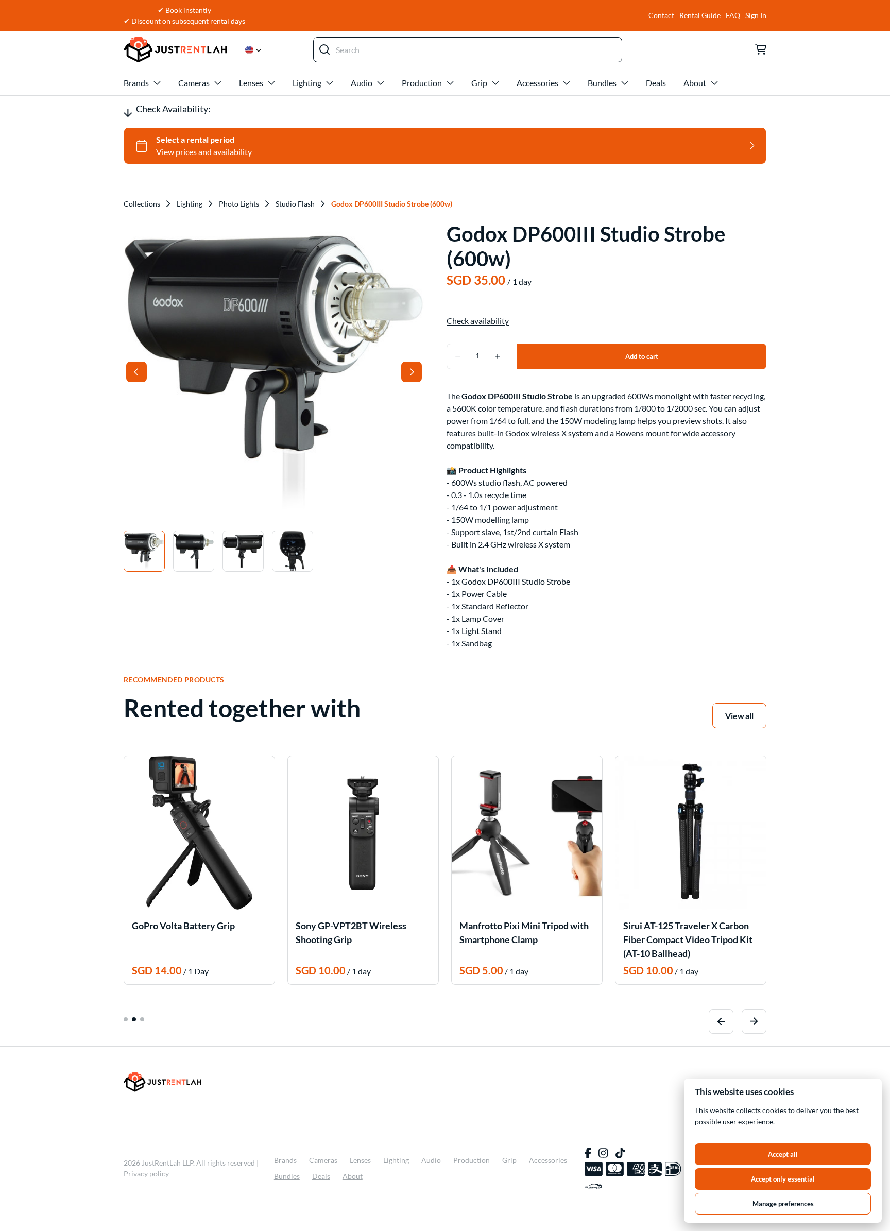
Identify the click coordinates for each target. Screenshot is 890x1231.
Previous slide (721, 1021)
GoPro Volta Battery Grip (183, 925)
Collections (142, 204)
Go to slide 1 (126, 1019)
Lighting (307, 83)
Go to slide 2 (134, 1019)
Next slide (754, 1021)
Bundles (602, 83)
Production (422, 83)
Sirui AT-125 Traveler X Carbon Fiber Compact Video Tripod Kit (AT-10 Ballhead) (687, 939)
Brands (136, 83)
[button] (253, 50)
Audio (361, 83)
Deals (656, 83)
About (694, 83)
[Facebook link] (588, 1153)
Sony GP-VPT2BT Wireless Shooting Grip (351, 932)
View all (739, 716)
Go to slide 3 (142, 1019)
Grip (479, 83)
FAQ (733, 15)
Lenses (251, 83)
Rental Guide (700, 15)
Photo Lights (239, 204)
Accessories (537, 83)
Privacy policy (146, 1173)
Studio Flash (295, 204)
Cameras (194, 83)
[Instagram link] (603, 1153)
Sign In (755, 15)
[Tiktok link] (620, 1153)
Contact (661, 15)
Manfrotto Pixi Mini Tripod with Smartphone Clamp (524, 932)
